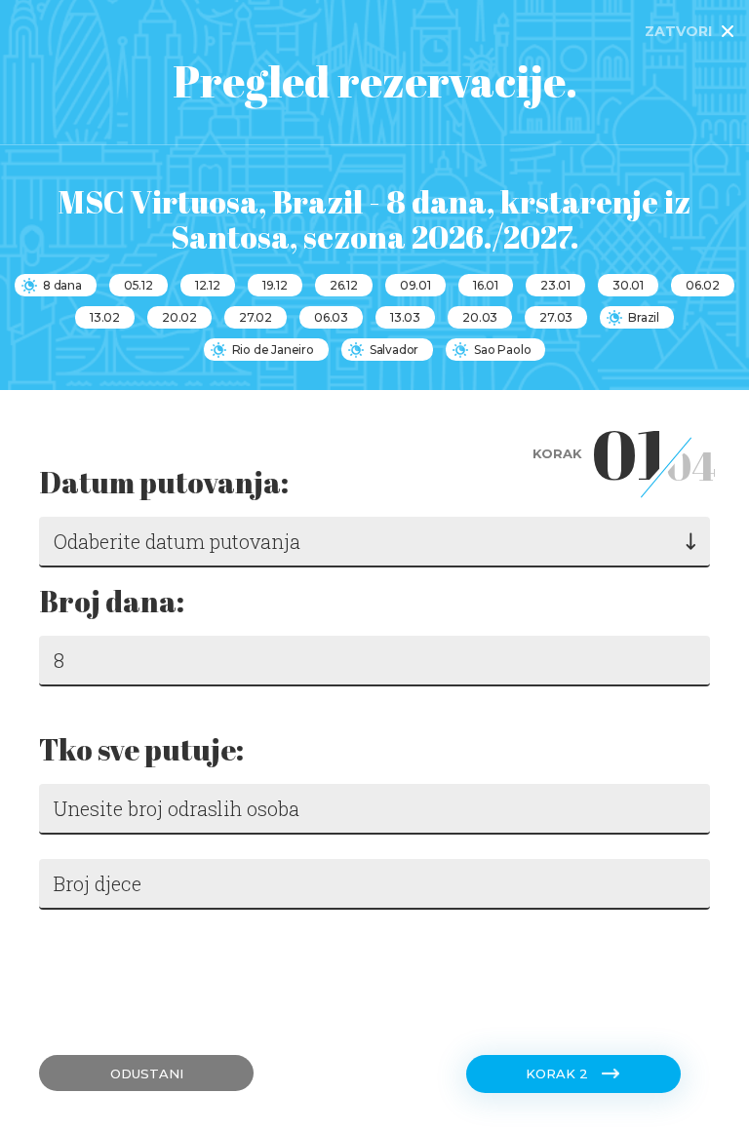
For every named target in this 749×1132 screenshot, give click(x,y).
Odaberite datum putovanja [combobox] (177, 541)
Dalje (68, 973)
